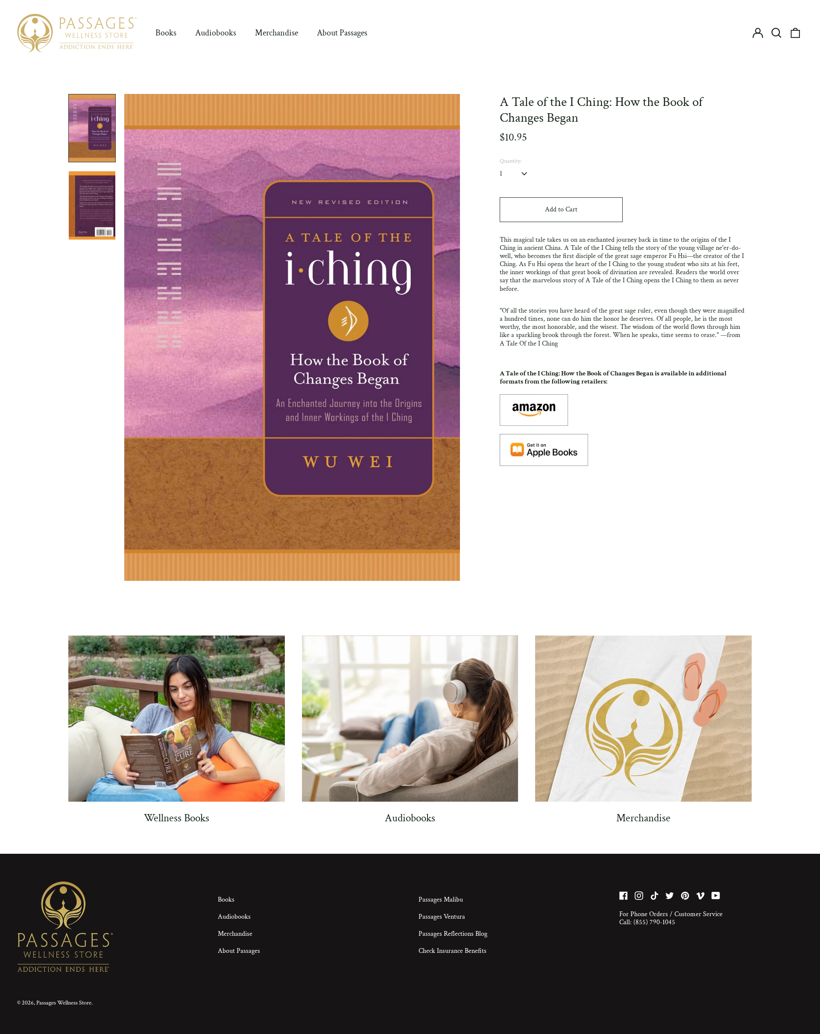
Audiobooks (215, 32)
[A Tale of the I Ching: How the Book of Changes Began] (623, 410)
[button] (776, 33)
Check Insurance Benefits (452, 950)
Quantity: (510, 161)
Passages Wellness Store (63, 1003)
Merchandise (276, 32)
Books (165, 32)
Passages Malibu (441, 899)
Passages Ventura (442, 916)
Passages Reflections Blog (453, 933)
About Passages (342, 32)
